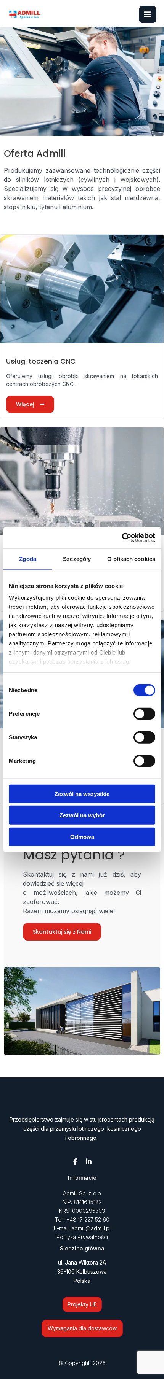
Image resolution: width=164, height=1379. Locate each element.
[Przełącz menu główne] (147, 14)
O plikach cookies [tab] (131, 558)
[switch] (144, 713)
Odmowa (82, 836)
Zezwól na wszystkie (82, 793)
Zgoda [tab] (27, 558)
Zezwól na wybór (82, 815)
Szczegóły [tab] (77, 558)
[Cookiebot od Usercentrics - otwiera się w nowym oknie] (121, 538)
